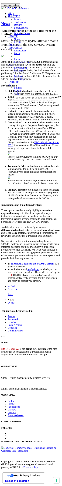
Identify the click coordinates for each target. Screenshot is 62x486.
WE (10, 13)
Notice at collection (17, 480)
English (18, 87)
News (17, 39)
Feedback (19, 76)
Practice (12, 404)
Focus (17, 53)
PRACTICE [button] (14, 16)
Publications (20, 50)
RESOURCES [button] (15, 47)
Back (10, 294)
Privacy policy (30, 467)
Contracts (19, 30)
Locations (19, 70)
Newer (13, 289)
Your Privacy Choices (27, 475)
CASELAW (14, 44)
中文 (16, 93)
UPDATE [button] (13, 36)
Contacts (12, 412)
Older (12, 286)
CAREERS (13, 82)
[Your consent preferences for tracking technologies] (56, 480)
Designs (18, 24)
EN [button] (10, 84)
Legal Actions (21, 27)
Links (17, 59)
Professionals (20, 67)
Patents (17, 19)
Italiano (17, 90)
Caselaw (12, 409)
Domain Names (22, 33)
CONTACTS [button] (14, 64)
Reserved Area (21, 62)
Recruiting (19, 79)
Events (17, 42)
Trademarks (20, 22)
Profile (11, 401)
